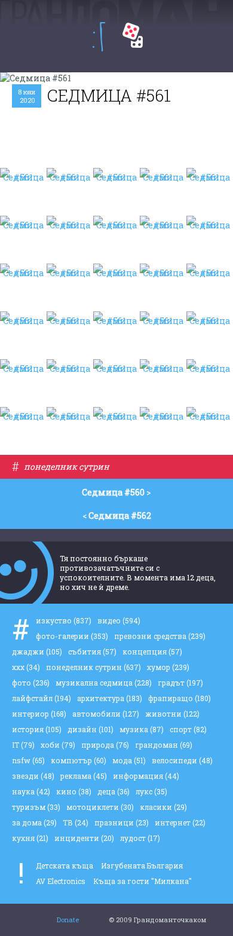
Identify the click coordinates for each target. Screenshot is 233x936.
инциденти (84, 838)
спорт (188, 729)
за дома (34, 822)
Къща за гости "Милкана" (142, 881)
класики (163, 807)
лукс (151, 791)
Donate (68, 919)
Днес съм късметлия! (132, 35)
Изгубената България (142, 865)
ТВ (75, 822)
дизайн (91, 729)
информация (146, 776)
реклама (83, 776)
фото (31, 682)
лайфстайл (41, 698)
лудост (140, 838)
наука (31, 791)
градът (180, 682)
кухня (30, 838)
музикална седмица (104, 682)
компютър (78, 760)
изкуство (63, 620)
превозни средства (160, 636)
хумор (168, 667)
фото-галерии (72, 636)
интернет (180, 822)
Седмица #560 (113, 492)
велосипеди (182, 760)
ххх (26, 667)
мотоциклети (100, 807)
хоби (58, 745)
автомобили (105, 713)
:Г (99, 37)
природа (105, 745)
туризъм (36, 807)
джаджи (37, 651)
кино (73, 791)
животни (172, 713)
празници (121, 822)
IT (23, 745)
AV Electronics (60, 881)
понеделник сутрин (66, 466)
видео (118, 620)
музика (141, 729)
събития (92, 651)
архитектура (109, 698)
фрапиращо (179, 698)
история (37, 729)
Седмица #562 (119, 515)
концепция (152, 651)
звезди (33, 776)
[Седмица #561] (23, 192)
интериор (39, 713)
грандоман (163, 745)
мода (129, 760)
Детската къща (64, 865)
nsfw (28, 760)
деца (113, 791)
